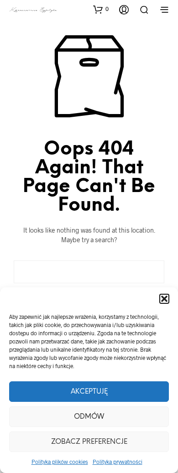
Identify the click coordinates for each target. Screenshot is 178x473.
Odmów (89, 417)
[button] (164, 298)
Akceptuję (89, 391)
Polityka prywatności (117, 461)
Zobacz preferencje (89, 442)
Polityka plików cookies (59, 461)
